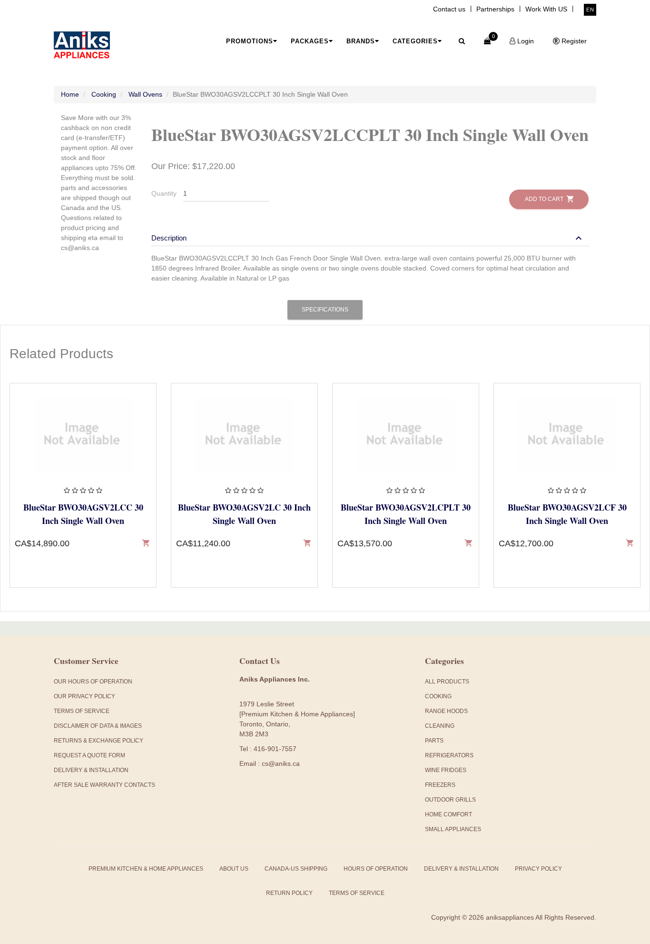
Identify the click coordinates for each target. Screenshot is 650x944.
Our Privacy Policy (84, 696)
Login (524, 41)
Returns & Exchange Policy (98, 740)
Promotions (249, 41)
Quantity (164, 193)
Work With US (546, 9)
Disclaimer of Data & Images (98, 726)
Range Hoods (446, 711)
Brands (360, 41)
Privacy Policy (538, 868)
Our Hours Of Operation (93, 681)
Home (70, 94)
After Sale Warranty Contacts (104, 785)
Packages (310, 41)
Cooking (103, 94)
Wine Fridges (445, 770)
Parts (434, 740)
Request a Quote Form (89, 755)
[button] (367, 237)
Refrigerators (449, 755)
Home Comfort (448, 814)
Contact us (449, 9)
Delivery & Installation (91, 770)
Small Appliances (453, 829)
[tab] (370, 233)
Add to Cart (548, 199)
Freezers (440, 785)
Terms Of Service (81, 711)
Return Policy (289, 893)
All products (447, 681)
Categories (415, 41)
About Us (233, 868)
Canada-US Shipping (296, 868)
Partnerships (495, 9)
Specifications (325, 309)
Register (573, 41)
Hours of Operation (376, 868)
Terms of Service (356, 893)
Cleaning (439, 726)
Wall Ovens (145, 94)
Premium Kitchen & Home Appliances (146, 868)
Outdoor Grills (450, 799)
